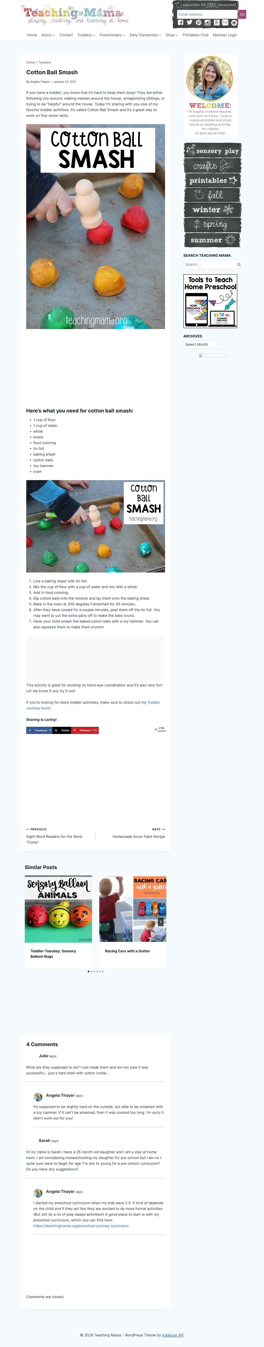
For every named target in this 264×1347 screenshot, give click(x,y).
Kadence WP (173, 1335)
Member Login (225, 35)
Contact (66, 35)
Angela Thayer (40, 81)
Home (32, 35)
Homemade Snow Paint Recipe (139, 833)
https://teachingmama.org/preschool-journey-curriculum (81, 1226)
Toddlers (44, 62)
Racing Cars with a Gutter (127, 951)
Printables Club (196, 35)
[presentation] (58, 909)
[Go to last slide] (30, 922)
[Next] (161, 922)
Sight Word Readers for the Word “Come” (54, 835)
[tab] (88, 971)
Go (242, 14)
